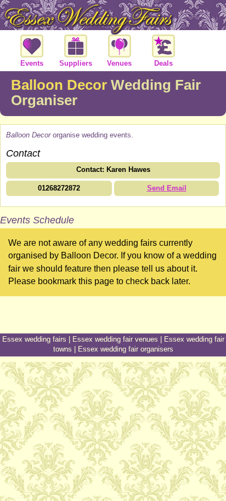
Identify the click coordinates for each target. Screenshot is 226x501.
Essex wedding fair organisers (125, 349)
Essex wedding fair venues (115, 339)
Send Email (167, 188)
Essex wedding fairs (34, 339)
